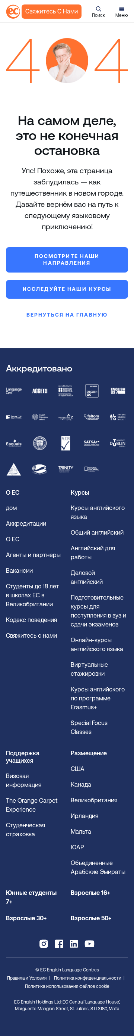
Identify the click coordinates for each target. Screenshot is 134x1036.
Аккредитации (26, 523)
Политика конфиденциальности (87, 978)
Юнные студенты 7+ (31, 897)
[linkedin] (74, 943)
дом (11, 507)
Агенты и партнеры (33, 555)
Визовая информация (24, 780)
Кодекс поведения (31, 619)
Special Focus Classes (89, 727)
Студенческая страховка (25, 830)
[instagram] (43, 943)
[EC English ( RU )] (13, 11)
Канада (81, 784)
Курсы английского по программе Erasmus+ (98, 698)
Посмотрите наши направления (67, 259)
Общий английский (97, 532)
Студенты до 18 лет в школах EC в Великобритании (32, 595)
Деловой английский (87, 577)
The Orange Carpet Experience (32, 805)
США (77, 768)
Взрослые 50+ (91, 918)
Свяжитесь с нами (51, 11)
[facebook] (59, 943)
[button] (98, 11)
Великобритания (94, 800)
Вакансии (19, 570)
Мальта (81, 831)
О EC (12, 539)
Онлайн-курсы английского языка (97, 645)
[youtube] (89, 943)
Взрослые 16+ (90, 892)
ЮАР (77, 847)
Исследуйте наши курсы (67, 289)
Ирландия (84, 815)
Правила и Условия (27, 978)
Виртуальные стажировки (89, 669)
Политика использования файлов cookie (67, 986)
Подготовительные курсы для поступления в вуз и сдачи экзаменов (98, 611)
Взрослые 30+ (26, 918)
